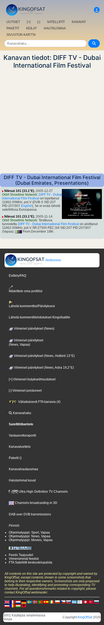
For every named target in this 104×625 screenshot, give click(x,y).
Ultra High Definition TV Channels (43, 491)
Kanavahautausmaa (23, 469)
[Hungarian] (18, 605)
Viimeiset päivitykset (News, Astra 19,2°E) (43, 367)
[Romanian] (12, 605)
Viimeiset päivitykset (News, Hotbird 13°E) (44, 356)
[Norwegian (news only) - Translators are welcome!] (35, 602)
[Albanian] (23, 605)
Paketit (14, 458)
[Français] (12, 602)
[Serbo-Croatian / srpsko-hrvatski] (7, 605)
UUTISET (13, 22)
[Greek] (74, 602)
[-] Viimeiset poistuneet (25, 390)
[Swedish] (29, 602)
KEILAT (31, 28)
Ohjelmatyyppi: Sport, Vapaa (29, 532)
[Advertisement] (52, 121)
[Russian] (96, 602)
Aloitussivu (53, 260)
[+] (28, 22)
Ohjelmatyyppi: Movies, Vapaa (31, 540)
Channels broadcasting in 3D (35, 503)
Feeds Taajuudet (21, 555)
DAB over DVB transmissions (30, 514)
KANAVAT (79, 22)
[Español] (46, 602)
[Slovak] (68, 602)
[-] (38, 22)
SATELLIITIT (56, 22)
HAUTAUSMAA (55, 28)
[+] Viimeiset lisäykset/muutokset (32, 379)
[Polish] (57, 602)
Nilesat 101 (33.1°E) (19, 191)
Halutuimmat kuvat (22, 480)
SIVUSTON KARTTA (21, 35)
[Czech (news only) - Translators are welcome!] (63, 602)
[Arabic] (85, 602)
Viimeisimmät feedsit (24, 559)
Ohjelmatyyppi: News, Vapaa (29, 536)
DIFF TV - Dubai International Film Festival (32, 196)
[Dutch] (18, 602)
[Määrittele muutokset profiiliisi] (97, 10)
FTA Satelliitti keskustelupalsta (30, 562)
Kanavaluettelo (20, 447)
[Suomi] (79, 602)
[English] (7, 602)
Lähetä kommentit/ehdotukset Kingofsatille (39, 317)
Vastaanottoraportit (22, 435)
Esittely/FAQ (17, 275)
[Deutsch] (23, 602)
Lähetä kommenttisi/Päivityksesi (32, 306)
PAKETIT (12, 28)
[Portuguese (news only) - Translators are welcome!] (40, 602)
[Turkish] (91, 602)
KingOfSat (85, 617)
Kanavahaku (21, 413)
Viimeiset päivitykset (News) (33, 328)
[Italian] (51, 602)
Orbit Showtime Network (19, 194)
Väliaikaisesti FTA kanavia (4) (39, 402)
